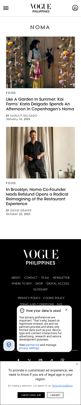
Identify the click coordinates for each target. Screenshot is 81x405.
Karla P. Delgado (23, 116)
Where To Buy (22, 284)
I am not (55, 395)
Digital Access (58, 284)
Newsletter (61, 278)
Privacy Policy (29, 298)
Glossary (40, 290)
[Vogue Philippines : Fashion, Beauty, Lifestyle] (40, 8)
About (15, 278)
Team (45, 278)
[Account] (75, 8)
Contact (31, 278)
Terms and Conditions (37, 304)
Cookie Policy (54, 298)
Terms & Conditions (62, 385)
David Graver (21, 211)
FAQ (60, 304)
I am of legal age (31, 395)
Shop (39, 284)
